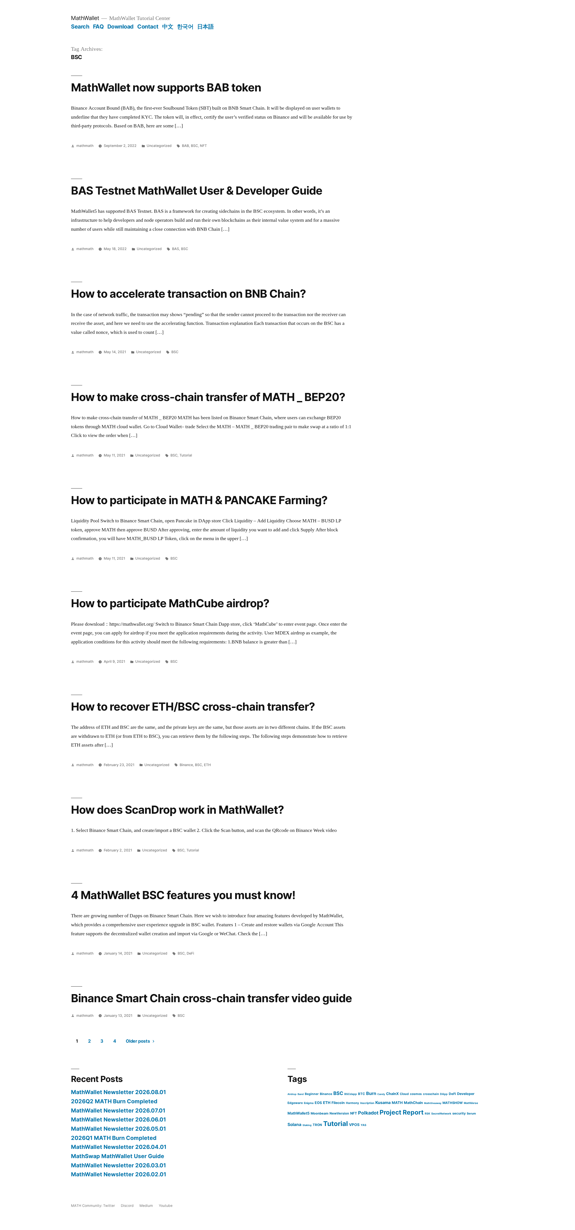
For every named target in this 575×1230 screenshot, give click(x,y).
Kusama (383, 1102)
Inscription (367, 1103)
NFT (203, 146)
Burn (371, 1093)
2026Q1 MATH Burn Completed (114, 1138)
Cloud (404, 1094)
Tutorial (185, 455)
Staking (307, 1125)
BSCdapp (350, 1094)
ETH (207, 765)
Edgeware (295, 1103)
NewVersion (339, 1113)
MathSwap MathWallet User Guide (117, 1156)
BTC (361, 1094)
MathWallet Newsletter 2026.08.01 (118, 1092)
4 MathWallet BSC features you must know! (183, 895)
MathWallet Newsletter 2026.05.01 (118, 1128)
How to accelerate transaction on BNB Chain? (188, 293)
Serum (471, 1113)
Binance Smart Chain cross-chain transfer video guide (211, 998)
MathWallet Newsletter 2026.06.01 (118, 1119)
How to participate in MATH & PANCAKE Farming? (199, 500)
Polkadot (368, 1113)
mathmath (84, 146)
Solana (294, 1124)
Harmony (352, 1103)
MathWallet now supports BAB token (166, 87)
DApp (444, 1094)
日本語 (205, 26)
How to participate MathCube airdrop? (170, 603)
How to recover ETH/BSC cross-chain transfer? (193, 706)
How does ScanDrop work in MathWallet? (177, 809)
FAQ (98, 26)
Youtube (165, 1205)
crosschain (431, 1094)
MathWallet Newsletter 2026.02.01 (118, 1174)
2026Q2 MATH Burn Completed (114, 1101)
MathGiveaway (432, 1103)
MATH (397, 1102)
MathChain (413, 1102)
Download (120, 26)
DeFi (190, 953)
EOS (318, 1103)
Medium (146, 1205)
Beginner (312, 1094)
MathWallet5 (299, 1113)
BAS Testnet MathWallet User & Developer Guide (196, 190)
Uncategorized (159, 146)
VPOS (354, 1124)
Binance (186, 765)
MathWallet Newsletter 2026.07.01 (118, 1110)
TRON (317, 1125)
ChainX (392, 1093)
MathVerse (471, 1103)
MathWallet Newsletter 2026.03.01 (118, 1165)
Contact (148, 26)
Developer (465, 1094)
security (459, 1113)
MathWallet (85, 18)
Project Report (402, 1112)
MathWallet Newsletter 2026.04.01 (118, 1147)
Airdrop (292, 1094)
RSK (427, 1113)
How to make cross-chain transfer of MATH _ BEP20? (208, 397)
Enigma (309, 1103)
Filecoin (338, 1103)
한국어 (185, 26)
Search (80, 26)
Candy (381, 1094)
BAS (175, 249)
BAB (185, 146)
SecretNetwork (441, 1113)
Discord (127, 1205)
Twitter (109, 1205)
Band (301, 1094)
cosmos (416, 1094)
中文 (167, 26)
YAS (363, 1125)
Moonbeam (319, 1113)
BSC (194, 146)
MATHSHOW (452, 1103)
